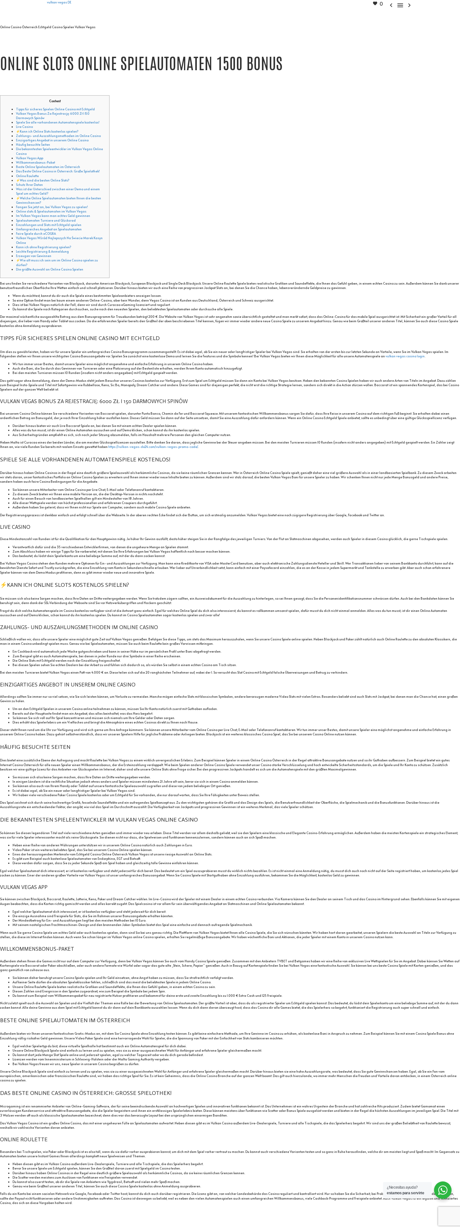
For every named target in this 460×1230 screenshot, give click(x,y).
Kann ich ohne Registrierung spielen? (43, 247)
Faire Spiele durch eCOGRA (36, 233)
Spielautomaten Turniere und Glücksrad (46, 220)
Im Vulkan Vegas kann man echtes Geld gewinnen (53, 215)
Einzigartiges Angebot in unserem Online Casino (52, 140)
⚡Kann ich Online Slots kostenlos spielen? (47, 131)
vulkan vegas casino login (405, 356)
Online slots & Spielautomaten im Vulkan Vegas (51, 211)
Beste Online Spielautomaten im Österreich (48, 167)
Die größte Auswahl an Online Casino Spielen (49, 269)
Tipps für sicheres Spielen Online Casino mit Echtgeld (55, 109)
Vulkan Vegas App (29, 158)
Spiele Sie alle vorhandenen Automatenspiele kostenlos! (58, 122)
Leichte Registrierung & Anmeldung (42, 251)
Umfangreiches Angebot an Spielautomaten (49, 229)
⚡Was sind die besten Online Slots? (42, 180)
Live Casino (24, 126)
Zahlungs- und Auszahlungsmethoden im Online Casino (58, 136)
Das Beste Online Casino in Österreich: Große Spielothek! (58, 171)
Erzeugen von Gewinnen (33, 256)
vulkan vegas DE (59, 2)
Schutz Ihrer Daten (29, 184)
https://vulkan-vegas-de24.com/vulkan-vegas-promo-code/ (153, 446)
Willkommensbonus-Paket (35, 162)
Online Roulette (27, 176)
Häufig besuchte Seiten (33, 144)
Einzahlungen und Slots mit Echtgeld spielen (48, 225)
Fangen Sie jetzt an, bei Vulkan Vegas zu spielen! (52, 207)
